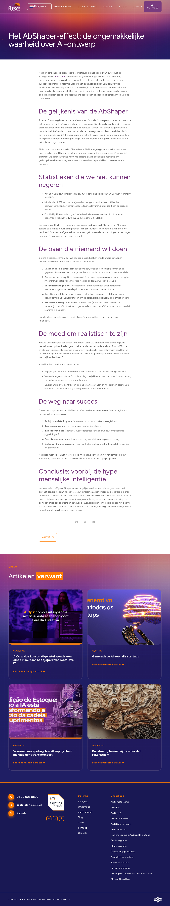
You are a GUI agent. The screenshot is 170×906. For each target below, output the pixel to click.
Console (82, 833)
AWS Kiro (115, 807)
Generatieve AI (118, 829)
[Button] (48, 818)
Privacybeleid (61, 899)
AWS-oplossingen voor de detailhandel (131, 873)
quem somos (85, 812)
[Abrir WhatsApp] (162, 898)
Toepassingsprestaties (123, 851)
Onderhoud (84, 806)
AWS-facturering (120, 801)
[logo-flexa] (14, 7)
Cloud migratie (119, 846)
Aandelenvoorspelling (122, 857)
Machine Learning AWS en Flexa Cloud (130, 835)
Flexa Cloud (61, 76)
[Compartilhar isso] (76, 522)
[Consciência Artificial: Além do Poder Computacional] (124, 727)
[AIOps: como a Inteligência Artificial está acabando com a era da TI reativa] (45, 634)
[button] (73, 6)
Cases (81, 822)
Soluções (83, 801)
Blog (80, 817)
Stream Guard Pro (120, 879)
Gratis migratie (119, 840)
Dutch (37, 6)
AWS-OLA (116, 813)
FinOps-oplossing (120, 868)
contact (82, 827)
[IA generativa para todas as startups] (124, 634)
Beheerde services (120, 862)
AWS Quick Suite (119, 818)
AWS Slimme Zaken (121, 824)
